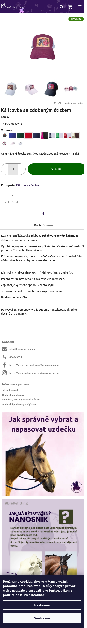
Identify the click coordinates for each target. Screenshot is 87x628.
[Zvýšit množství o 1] (21, 169)
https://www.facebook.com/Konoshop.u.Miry (34, 365)
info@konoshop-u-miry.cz (23, 349)
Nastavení (42, 605)
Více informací (34, 594)
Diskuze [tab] (47, 225)
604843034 (15, 357)
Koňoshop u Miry (75, 103)
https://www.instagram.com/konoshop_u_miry (35, 373)
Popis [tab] (37, 225)
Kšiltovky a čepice (27, 185)
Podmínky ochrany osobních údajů (21, 399)
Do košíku (57, 169)
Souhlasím (42, 618)
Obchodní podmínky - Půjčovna (19, 404)
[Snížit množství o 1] (4, 169)
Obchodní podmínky (13, 395)
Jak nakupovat (10, 390)
